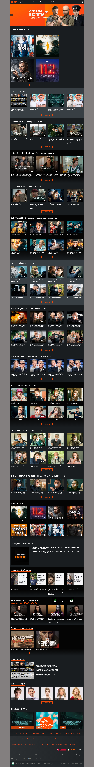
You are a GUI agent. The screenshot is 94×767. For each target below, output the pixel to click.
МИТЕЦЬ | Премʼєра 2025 (23, 263)
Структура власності (24, 733)
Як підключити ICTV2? (17, 739)
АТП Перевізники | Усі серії (23, 385)
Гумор (56, 733)
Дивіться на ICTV (19, 708)
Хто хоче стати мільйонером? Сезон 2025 (31, 356)
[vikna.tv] (63, 750)
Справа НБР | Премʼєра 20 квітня (26, 121)
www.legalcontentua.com (54, 764)
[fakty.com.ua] (73, 750)
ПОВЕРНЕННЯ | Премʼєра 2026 (26, 186)
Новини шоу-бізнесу (43, 744)
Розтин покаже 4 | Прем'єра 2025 (27, 430)
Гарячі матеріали (19, 91)
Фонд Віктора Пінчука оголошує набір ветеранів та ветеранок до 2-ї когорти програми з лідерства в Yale (45, 674)
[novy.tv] (69, 750)
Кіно (61, 733)
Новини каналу (18, 659)
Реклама (67, 733)
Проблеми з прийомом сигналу (33, 739)
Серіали (50, 733)
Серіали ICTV (31, 744)
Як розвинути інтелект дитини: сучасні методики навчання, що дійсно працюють (46, 666)
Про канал (14, 733)
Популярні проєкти (20, 29)
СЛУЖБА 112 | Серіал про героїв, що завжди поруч (35, 217)
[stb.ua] (58, 750)
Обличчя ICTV (18, 684)
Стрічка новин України (56, 744)
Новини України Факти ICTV (19, 744)
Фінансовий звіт (47, 739)
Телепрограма (35, 733)
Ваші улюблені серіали (22, 543)
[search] (59, 2)
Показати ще (35, 85)
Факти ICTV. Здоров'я (69, 744)
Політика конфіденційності (60, 739)
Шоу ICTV (71, 739)
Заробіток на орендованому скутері (45, 662)
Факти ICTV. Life (16, 750)
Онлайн (44, 733)
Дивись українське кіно (22, 628)
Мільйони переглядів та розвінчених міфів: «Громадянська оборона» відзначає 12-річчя (47, 669)
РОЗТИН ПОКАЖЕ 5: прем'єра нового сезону (32, 152)
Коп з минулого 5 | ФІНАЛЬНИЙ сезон (28, 308)
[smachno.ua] (79, 750)
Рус (81, 759)
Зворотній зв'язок (75, 733)
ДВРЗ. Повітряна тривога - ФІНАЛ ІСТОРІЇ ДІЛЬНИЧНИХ (38, 475)
